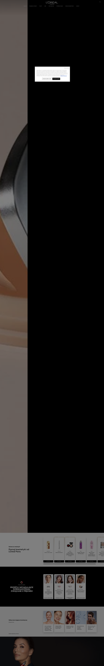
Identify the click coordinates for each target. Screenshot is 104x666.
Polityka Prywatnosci (63, 75)
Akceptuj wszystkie (56, 78)
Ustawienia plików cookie (47, 78)
